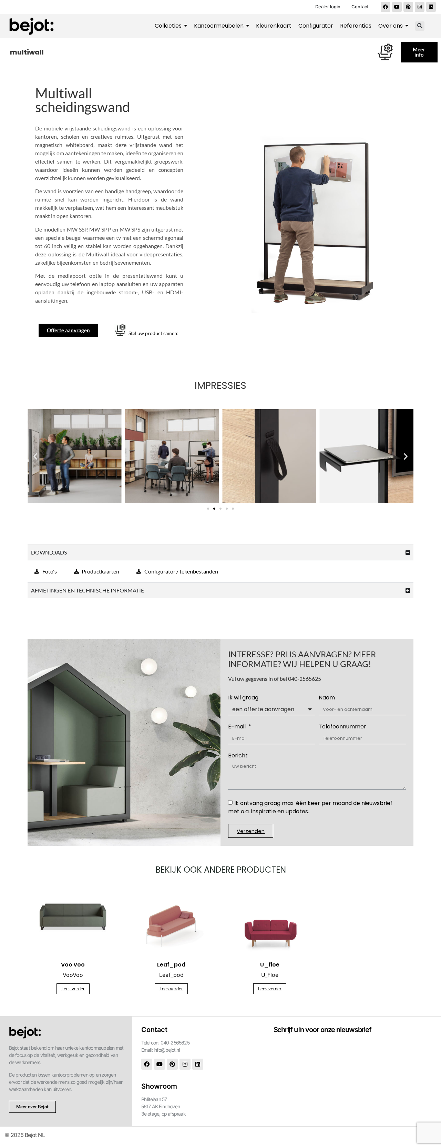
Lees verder (73, 988)
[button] (419, 26)
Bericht (238, 756)
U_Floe (269, 974)
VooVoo (73, 974)
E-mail (237, 727)
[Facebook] (385, 7)
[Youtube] (397, 7)
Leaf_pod (171, 974)
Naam (327, 698)
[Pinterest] (408, 7)
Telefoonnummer (342, 727)
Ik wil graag (243, 698)
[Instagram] (419, 7)
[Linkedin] (431, 7)
